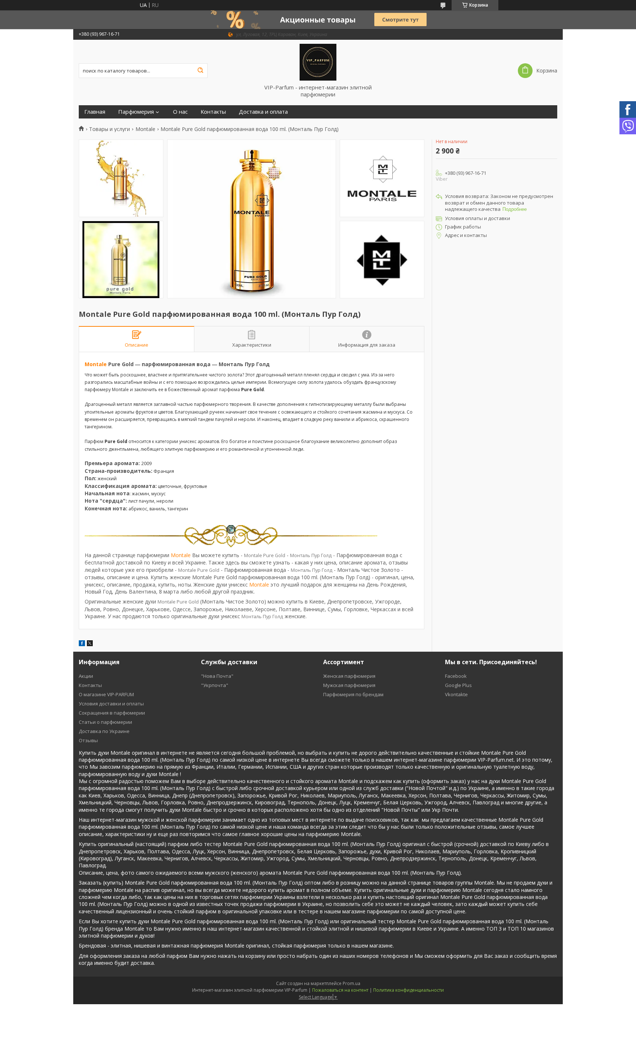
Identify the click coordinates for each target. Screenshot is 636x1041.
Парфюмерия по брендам (353, 694)
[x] (90, 644)
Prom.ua (351, 983)
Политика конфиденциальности (408, 990)
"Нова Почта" (217, 676)
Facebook (456, 676)
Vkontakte (456, 694)
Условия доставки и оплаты (111, 703)
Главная (94, 111)
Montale (145, 129)
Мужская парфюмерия (349, 685)
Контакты (213, 111)
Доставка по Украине (104, 731)
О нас (180, 111)
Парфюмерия (136, 111)
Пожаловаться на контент (340, 990)
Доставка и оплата (263, 111)
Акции (86, 676)
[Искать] (200, 70)
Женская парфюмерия (349, 676)
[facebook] (82, 644)
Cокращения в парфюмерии (112, 712)
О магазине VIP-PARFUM (106, 694)
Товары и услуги (109, 129)
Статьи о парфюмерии (105, 722)
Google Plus (458, 685)
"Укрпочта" (214, 685)
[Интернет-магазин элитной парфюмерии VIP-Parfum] (318, 61)
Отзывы (88, 740)
